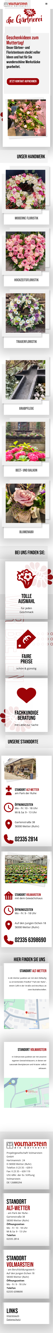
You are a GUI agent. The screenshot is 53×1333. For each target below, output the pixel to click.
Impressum (13, 1315)
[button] (46, 4)
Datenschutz (14, 1319)
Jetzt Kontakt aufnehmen (23, 81)
